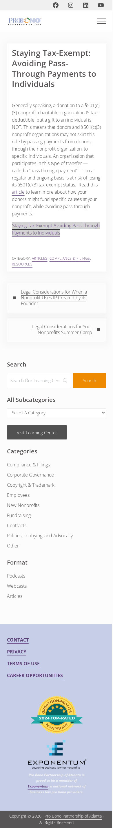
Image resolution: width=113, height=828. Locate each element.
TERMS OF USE (23, 663)
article (18, 192)
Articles (40, 258)
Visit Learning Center (37, 432)
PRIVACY (16, 652)
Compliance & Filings (70, 258)
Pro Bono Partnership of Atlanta (73, 816)
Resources (22, 264)
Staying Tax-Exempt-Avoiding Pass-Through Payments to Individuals (56, 229)
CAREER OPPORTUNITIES (35, 675)
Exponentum (38, 786)
